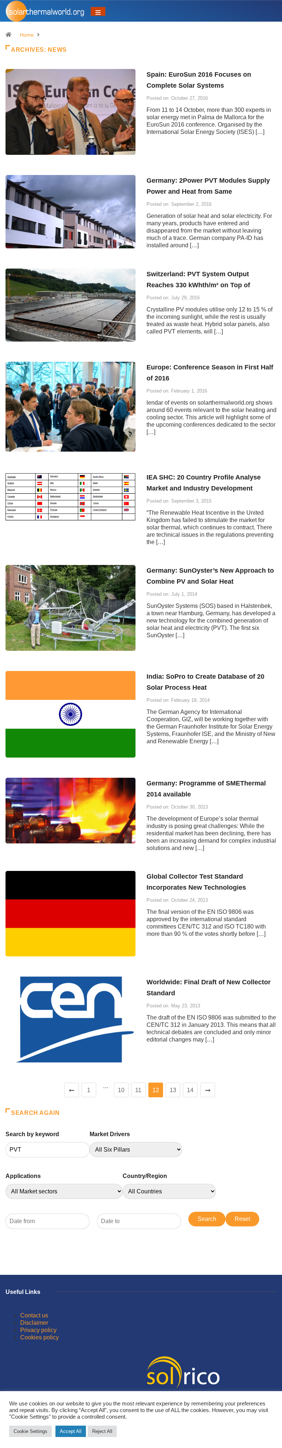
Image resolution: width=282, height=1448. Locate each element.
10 (121, 1090)
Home (27, 35)
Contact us (34, 1315)
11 (138, 1090)
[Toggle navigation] (98, 11)
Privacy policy (38, 1330)
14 (190, 1090)
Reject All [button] (102, 1431)
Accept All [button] (71, 1431)
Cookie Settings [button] (30, 1431)
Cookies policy (39, 1337)
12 (155, 1090)
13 (173, 1090)
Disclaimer (34, 1323)
